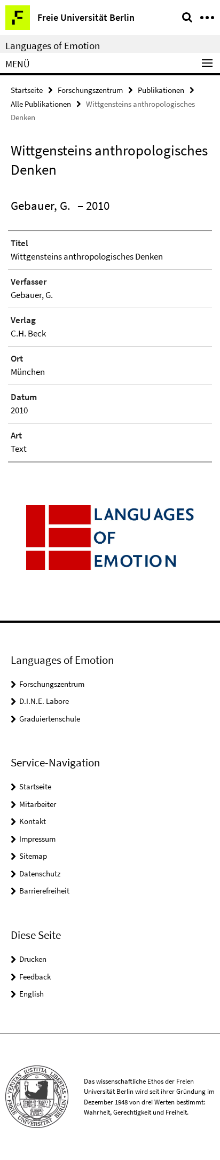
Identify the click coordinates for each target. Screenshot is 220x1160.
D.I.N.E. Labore (44, 701)
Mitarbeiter (37, 804)
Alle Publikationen (41, 104)
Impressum (37, 839)
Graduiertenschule (49, 719)
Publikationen (161, 90)
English (31, 994)
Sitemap (33, 856)
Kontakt (32, 821)
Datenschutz (39, 873)
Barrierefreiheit (44, 890)
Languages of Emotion (52, 45)
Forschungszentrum (90, 90)
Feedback (35, 976)
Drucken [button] (32, 959)
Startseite (27, 90)
